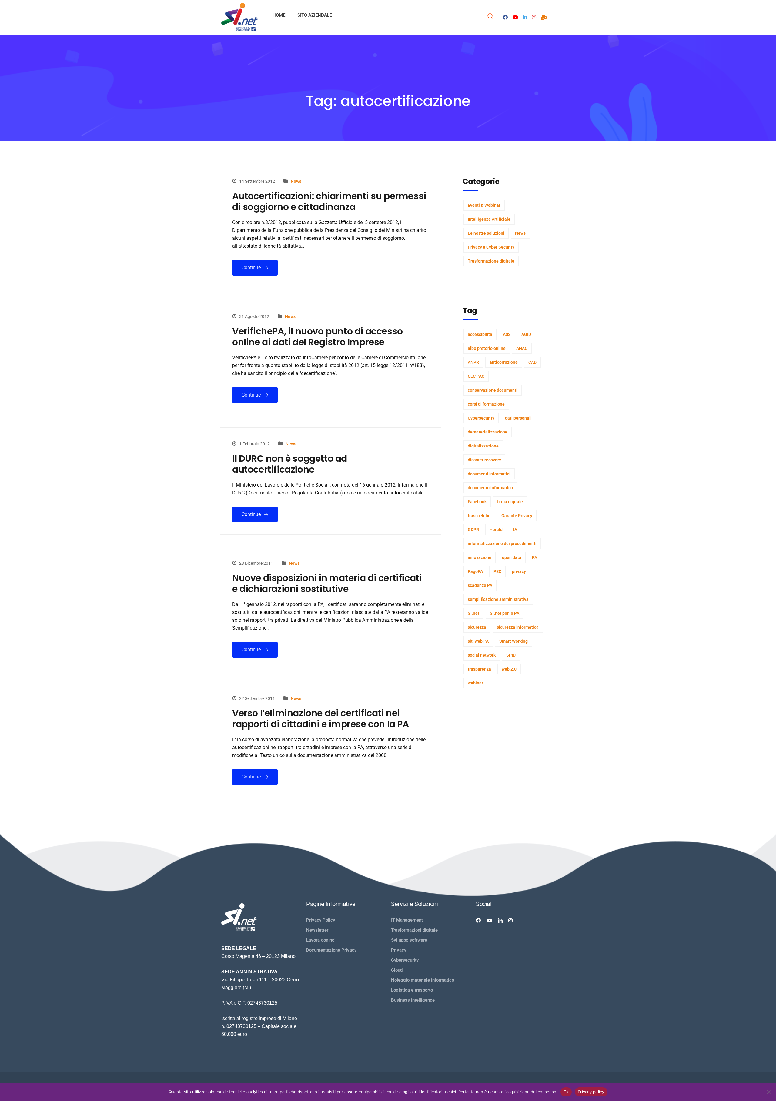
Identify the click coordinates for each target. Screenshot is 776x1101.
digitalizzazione (483, 445)
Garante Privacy (516, 515)
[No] (768, 1092)
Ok (566, 1091)
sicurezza (477, 627)
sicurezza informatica (518, 627)
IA (515, 529)
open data (511, 557)
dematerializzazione (487, 432)
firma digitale (510, 501)
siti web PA (478, 641)
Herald (496, 529)
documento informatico (490, 487)
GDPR (473, 529)
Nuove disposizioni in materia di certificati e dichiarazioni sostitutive (327, 583)
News (296, 181)
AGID (526, 334)
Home (279, 15)
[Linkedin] (500, 920)
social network (482, 655)
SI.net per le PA (504, 613)
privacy (519, 571)
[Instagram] (534, 17)
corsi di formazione (486, 404)
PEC (497, 571)
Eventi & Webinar (484, 205)
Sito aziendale (314, 15)
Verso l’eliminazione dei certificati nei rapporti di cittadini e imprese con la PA (320, 719)
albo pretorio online (487, 348)
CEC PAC (476, 376)
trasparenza (479, 669)
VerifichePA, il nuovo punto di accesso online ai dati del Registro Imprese (317, 337)
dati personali (518, 418)
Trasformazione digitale (491, 261)
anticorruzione (504, 362)
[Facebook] (505, 17)
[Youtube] (515, 17)
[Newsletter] (544, 17)
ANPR (473, 362)
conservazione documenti (492, 390)
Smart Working (513, 641)
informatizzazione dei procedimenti (502, 543)
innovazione (479, 557)
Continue (252, 267)
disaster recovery (484, 459)
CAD (532, 362)
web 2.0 (509, 669)
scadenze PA (480, 585)
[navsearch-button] (490, 17)
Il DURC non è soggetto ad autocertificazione (289, 464)
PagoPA (475, 571)
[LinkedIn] (525, 17)
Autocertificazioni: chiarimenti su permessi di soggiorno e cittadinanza (329, 202)
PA (534, 557)
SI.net (473, 613)
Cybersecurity (481, 418)
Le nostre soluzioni (486, 233)
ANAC (521, 348)
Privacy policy (591, 1091)
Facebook (477, 501)
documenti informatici (489, 473)
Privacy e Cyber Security (491, 247)
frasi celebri (479, 515)
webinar (475, 683)
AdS (507, 334)
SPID (511, 655)
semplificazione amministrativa (498, 599)
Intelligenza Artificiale (489, 219)
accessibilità (480, 334)
